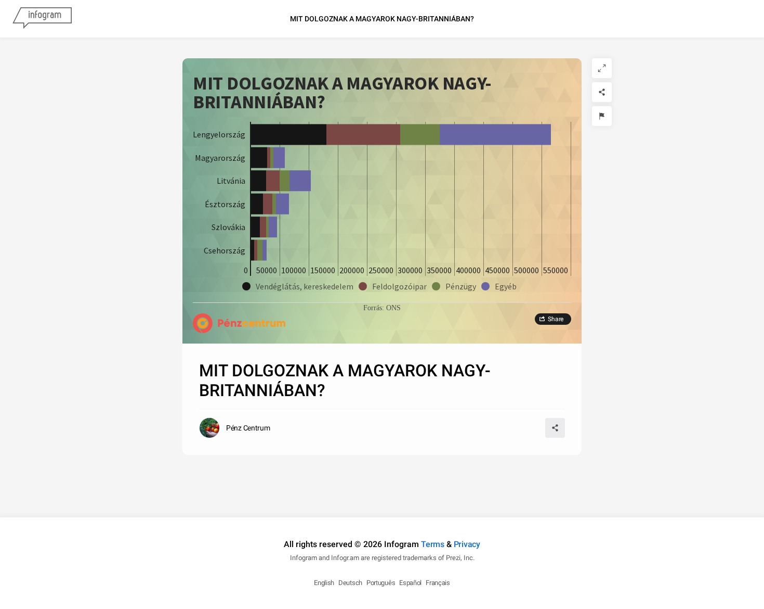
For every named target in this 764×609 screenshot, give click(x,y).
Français (438, 583)
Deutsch (350, 583)
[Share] (602, 92)
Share (555, 319)
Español (410, 583)
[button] (300, 286)
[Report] (602, 116)
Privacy (467, 544)
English (324, 583)
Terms (432, 544)
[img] (288, 134)
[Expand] (602, 68)
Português (380, 583)
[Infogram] (42, 18)
